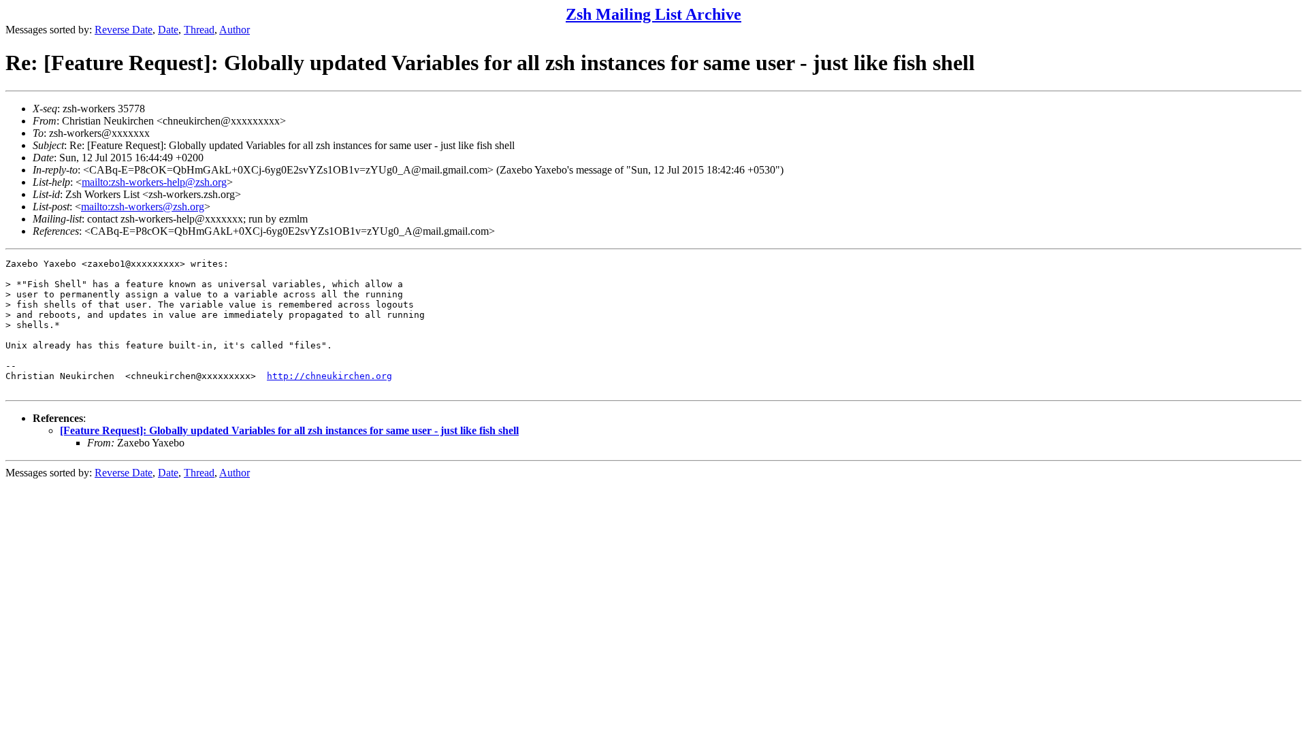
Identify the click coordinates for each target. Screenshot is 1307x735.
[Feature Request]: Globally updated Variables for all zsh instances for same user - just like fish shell (289, 430)
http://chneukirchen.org (329, 376)
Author (234, 29)
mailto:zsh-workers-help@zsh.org (154, 182)
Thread (199, 29)
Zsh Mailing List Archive (653, 14)
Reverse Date (123, 29)
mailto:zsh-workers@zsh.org (142, 206)
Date (168, 29)
